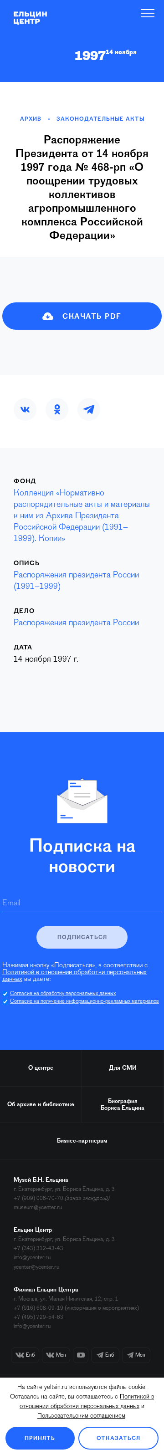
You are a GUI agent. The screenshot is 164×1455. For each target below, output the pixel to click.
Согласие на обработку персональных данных (63, 993)
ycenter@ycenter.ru (36, 1267)
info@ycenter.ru (32, 1258)
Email (11, 903)
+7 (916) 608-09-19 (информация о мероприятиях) (76, 1308)
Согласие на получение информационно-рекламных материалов (84, 1001)
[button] (25, 409)
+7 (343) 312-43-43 (38, 1248)
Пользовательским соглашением (81, 1416)
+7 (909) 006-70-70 (38, 1198)
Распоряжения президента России (76, 623)
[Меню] (148, 13)
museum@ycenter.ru (38, 1207)
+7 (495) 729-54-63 (38, 1317)
